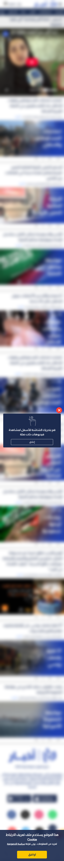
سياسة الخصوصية (16, 843)
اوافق (32, 854)
